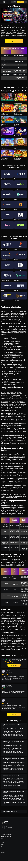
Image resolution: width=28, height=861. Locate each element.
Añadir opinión (14, 665)
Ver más (14, 714)
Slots (23, 90)
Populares (3, 90)
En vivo (10, 90)
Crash (16, 90)
